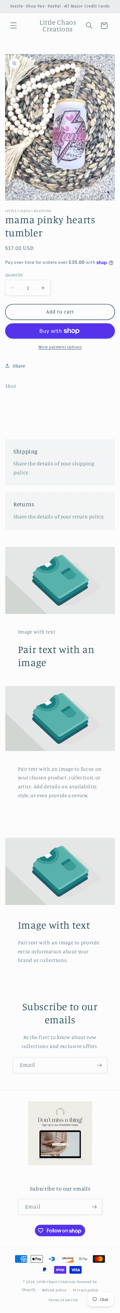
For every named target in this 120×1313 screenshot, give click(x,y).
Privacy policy (85, 1290)
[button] (13, 25)
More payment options (60, 346)
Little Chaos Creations (56, 1281)
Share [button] (19, 365)
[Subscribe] (99, 1065)
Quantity (14, 274)
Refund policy (54, 1290)
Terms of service (63, 1300)
